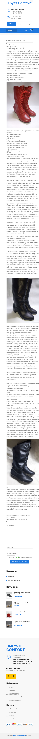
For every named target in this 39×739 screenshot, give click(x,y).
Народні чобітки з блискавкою (22, 611)
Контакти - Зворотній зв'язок (17, 697)
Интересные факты (14, 580)
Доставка (11, 690)
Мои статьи (21, 40)
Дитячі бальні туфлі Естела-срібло (22, 622)
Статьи (14, 40)
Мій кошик (11, 715)
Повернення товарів (14, 700)
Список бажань (13, 719)
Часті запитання (13, 693)
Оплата (10, 687)
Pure (28, 515)
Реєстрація (12, 712)
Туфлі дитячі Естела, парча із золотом (22, 602)
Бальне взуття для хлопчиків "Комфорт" (22, 593)
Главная (8, 40)
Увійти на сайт (13, 709)
